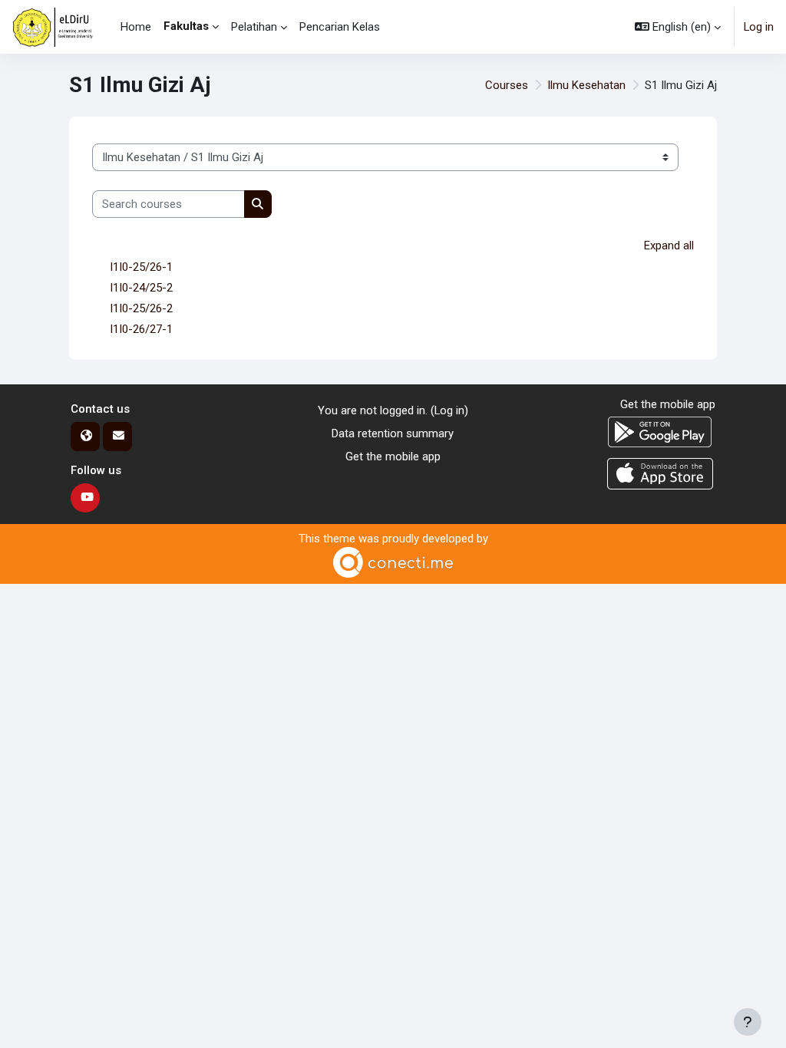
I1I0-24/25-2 (141, 288)
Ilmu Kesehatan (586, 85)
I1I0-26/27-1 (141, 329)
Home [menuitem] (136, 27)
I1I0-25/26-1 (141, 267)
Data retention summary (393, 433)
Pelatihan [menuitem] (254, 27)
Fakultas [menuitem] (186, 26)
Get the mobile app (393, 456)
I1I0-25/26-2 (141, 308)
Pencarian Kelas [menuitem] (339, 27)
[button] (678, 27)
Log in (759, 27)
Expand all (669, 245)
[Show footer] (747, 1022)
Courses (506, 85)
